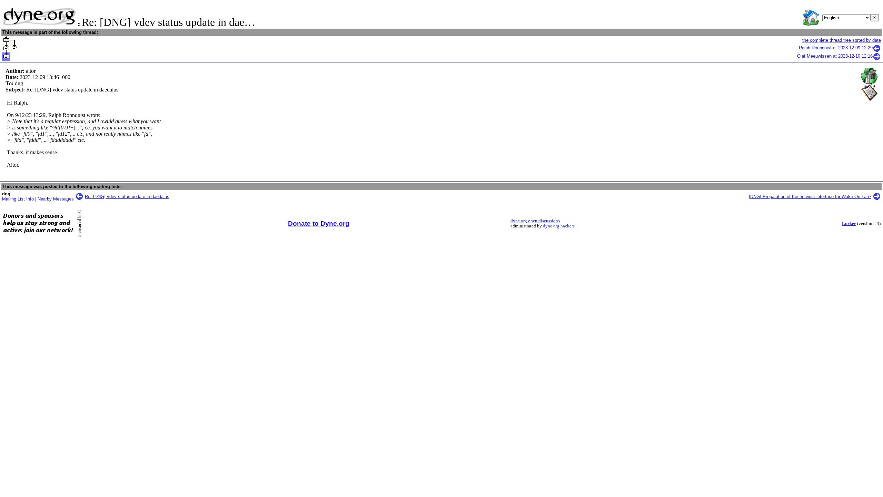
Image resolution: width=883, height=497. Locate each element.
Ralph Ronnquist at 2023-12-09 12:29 (836, 47)
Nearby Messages (56, 199)
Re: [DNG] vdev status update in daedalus (127, 196)
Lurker (849, 223)
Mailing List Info (18, 199)
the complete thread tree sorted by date (841, 40)
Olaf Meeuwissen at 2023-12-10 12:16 (835, 56)
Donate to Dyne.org (318, 223)
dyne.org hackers (559, 226)
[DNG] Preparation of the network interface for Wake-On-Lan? (810, 196)
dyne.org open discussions (535, 220)
